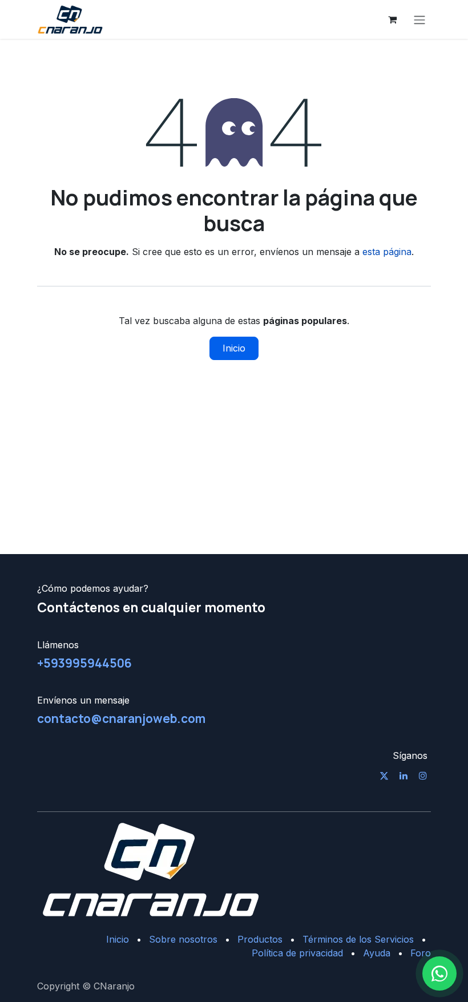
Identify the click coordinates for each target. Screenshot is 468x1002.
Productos (260, 939)
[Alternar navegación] (419, 19)
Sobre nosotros (183, 939)
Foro (420, 953)
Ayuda (376, 953)
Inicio (234, 348)
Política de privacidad (297, 953)
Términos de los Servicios (358, 939)
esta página (386, 251)
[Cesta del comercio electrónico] (392, 19)
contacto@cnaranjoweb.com (121, 718)
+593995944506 (84, 663)
